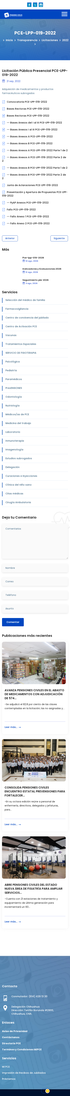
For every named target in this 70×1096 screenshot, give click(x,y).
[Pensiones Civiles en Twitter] (35, 5)
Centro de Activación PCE (21, 326)
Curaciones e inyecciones (21, 476)
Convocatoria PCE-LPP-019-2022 (26, 102)
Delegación (12, 467)
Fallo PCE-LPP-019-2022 (21, 209)
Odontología (13, 396)
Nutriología (12, 405)
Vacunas (10, 335)
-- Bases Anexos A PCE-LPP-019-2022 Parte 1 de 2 (37, 150)
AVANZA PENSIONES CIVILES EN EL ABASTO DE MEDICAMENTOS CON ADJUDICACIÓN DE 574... (34, 694)
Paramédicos (13, 379)
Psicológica (12, 361)
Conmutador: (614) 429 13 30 (29, 996)
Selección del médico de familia (25, 300)
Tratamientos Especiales (20, 344)
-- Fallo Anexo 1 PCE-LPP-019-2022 (27, 216)
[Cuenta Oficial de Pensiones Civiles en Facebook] (29, 5)
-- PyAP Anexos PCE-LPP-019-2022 (27, 202)
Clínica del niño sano (18, 484)
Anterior (10, 238)
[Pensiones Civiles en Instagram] (41, 5)
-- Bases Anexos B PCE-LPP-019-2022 (29, 143)
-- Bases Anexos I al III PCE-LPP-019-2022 (31, 129)
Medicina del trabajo (18, 423)
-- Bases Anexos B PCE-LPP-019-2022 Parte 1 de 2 (36, 167)
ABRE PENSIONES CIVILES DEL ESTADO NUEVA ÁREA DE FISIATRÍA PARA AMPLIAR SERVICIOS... (34, 889)
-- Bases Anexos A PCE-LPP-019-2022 (29, 136)
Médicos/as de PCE (17, 414)
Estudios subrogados (18, 458)
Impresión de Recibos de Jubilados (24, 1073)
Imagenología (14, 449)
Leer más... (11, 727)
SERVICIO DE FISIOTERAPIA (20, 353)
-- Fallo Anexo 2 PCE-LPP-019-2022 (28, 223)
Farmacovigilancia (16, 309)
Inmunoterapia (14, 440)
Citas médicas (14, 493)
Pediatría (11, 370)
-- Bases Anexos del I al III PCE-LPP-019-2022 (34, 122)
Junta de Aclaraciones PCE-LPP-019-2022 (32, 185)
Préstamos (8, 1079)
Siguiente (59, 238)
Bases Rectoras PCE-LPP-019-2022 (27, 108)
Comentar (12, 622)
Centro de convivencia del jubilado (27, 317)
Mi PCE (6, 1066)
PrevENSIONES (13, 388)
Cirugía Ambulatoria (18, 502)
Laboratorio (12, 432)
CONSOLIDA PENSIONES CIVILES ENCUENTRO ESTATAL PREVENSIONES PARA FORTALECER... (35, 792)
